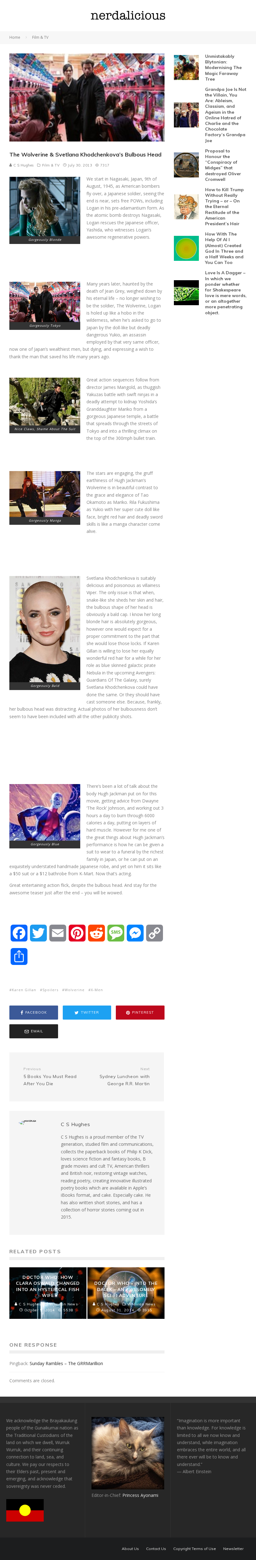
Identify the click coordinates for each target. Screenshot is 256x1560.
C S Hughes (23, 165)
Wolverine (75, 989)
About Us (130, 1549)
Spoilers (50, 989)
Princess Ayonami (140, 1495)
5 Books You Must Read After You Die (50, 1076)
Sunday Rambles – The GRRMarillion (66, 1363)
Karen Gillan (24, 989)
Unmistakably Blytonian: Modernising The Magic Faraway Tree (223, 67)
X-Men (97, 989)
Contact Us (156, 1549)
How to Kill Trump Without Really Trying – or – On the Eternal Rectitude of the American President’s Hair (224, 206)
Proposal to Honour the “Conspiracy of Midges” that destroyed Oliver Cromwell (223, 165)
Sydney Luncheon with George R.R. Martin (125, 1076)
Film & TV (51, 165)
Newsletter (233, 1549)
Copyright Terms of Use (194, 1549)
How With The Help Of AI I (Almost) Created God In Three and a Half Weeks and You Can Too (224, 248)
